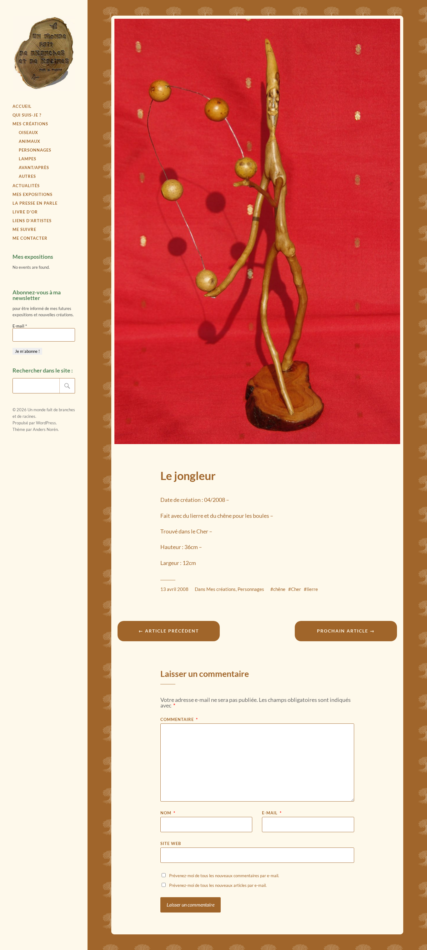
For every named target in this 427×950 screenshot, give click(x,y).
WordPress (46, 422)
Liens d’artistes (32, 220)
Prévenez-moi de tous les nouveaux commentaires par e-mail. (224, 875)
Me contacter (30, 238)
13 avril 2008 (174, 589)
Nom (167, 813)
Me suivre (24, 229)
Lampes (27, 158)
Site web (170, 843)
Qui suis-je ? (27, 115)
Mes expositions (33, 194)
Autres (27, 176)
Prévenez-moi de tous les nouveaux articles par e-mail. (218, 885)
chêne (279, 589)
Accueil (22, 106)
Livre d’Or (25, 211)
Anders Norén (45, 429)
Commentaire (179, 720)
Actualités (26, 185)
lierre (312, 589)
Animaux (29, 141)
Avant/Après (34, 167)
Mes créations (30, 123)
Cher (296, 589)
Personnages (35, 150)
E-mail (20, 326)
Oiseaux (28, 132)
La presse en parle (35, 203)
